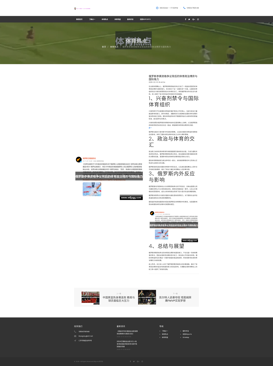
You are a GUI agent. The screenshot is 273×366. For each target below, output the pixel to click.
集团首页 (79, 19)
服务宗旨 (130, 19)
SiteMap (186, 337)
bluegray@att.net (86, 336)
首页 (104, 46)
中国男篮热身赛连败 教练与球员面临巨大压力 (119, 299)
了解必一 (92, 19)
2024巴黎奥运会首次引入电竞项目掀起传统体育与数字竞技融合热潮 (127, 344)
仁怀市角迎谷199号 (85, 340)
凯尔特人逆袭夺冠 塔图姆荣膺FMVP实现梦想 (175, 299)
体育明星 (118, 19)
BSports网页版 (98, 361)
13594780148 (193, 8)
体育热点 (105, 19)
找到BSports (145, 19)
